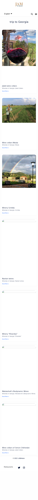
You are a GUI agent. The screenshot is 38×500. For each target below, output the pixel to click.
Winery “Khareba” (9, 334)
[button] (32, 14)
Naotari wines (8, 278)
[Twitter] (19, 467)
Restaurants (8, 467)
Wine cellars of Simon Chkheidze (16, 448)
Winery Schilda (8, 208)
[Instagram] (24, 467)
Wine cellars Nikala (10, 142)
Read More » (5, 91)
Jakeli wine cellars (9, 86)
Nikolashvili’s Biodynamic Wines (15, 391)
